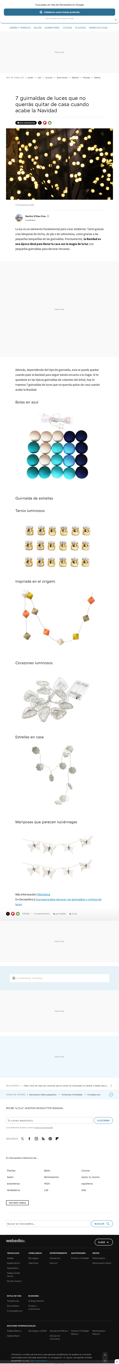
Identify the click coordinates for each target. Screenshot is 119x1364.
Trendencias (13, 1301)
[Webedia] (15, 1240)
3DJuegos (33, 1258)
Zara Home (62, 77)
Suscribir (103, 1120)
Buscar (100, 1223)
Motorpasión (99, 1258)
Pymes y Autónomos (34, 1307)
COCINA (67, 27)
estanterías (13, 1183)
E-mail (50, 123)
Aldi (83, 1190)
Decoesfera (13, 1305)
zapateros (87, 1183)
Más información (38, 1360)
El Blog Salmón (36, 1301)
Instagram (36, 1138)
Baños (97, 77)
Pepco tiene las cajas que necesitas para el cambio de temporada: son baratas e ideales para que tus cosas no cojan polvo (66, 1085)
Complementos (42, 913)
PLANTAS (80, 27)
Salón (10, 1177)
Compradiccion (14, 1310)
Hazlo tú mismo (90, 1177)
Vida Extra (33, 1263)
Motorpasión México (99, 1332)
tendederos (13, 1190)
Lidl (39, 77)
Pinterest (50, 1138)
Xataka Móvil (13, 1263)
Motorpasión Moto (102, 1263)
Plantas (11, 1170)
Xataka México (14, 1330)
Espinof (53, 1263)
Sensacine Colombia (55, 1337)
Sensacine (55, 1258)
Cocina (48, 77)
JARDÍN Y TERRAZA (20, 27)
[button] (37, 216)
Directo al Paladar (80, 1258)
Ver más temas (17, 1203)
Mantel (75, 77)
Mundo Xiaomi (14, 1281)
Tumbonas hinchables (72, 1094)
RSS (43, 1138)
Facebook (29, 1138)
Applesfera (12, 1268)
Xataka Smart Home (13, 1274)
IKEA (47, 1183)
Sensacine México (59, 1330)
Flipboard (45, 123)
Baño (47, 1170)
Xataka (10, 1258)
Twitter (40, 123)
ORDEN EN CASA (98, 27)
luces (74, 913)
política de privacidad (43, 1127)
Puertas (86, 77)
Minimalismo (51, 1177)
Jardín (30, 77)
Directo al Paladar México (80, 1332)
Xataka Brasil (13, 1335)
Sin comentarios (27, 123)
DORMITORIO (52, 27)
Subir (101, 1242)
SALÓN (38, 27)
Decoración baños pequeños (43, 1094)
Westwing (44, 894)
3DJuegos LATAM (37, 1330)
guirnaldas (60, 913)
